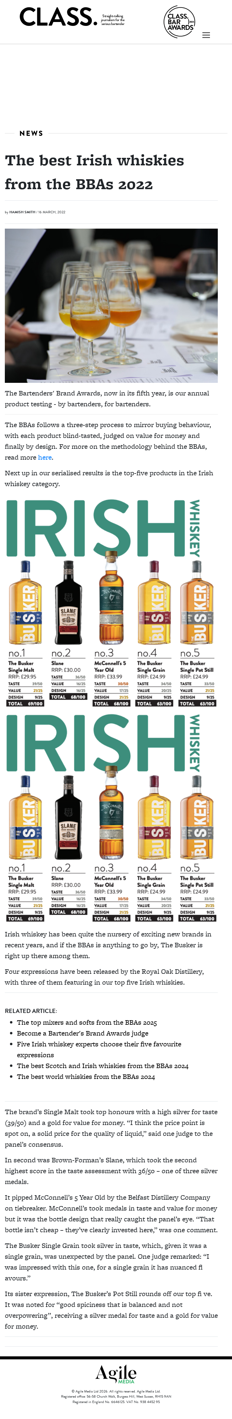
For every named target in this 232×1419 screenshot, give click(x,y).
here (45, 457)
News (31, 133)
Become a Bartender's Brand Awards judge (82, 1033)
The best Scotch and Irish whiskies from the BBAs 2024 (102, 1066)
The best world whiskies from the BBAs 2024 (86, 1076)
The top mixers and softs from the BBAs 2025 (87, 1022)
